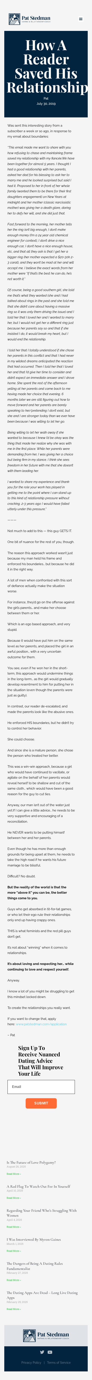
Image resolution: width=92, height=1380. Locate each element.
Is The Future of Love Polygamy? (31, 1162)
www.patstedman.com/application (41, 1024)
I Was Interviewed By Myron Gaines (34, 1239)
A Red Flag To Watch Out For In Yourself (38, 1186)
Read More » (14, 1173)
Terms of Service (59, 1362)
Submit (41, 1103)
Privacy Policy (31, 1362)
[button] (81, 19)
